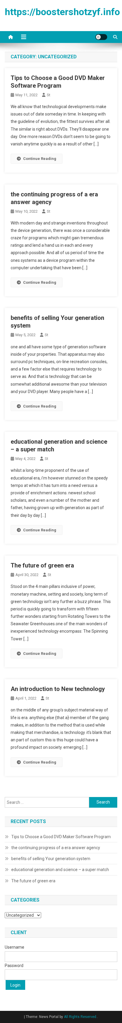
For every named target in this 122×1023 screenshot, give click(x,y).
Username (14, 947)
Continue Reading (39, 158)
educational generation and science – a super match (60, 869)
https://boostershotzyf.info (62, 11)
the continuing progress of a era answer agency (55, 847)
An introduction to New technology (58, 688)
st (48, 95)
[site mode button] (101, 37)
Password (14, 965)
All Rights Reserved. (80, 1017)
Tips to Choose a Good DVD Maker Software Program (61, 836)
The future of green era (42, 565)
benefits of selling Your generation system (50, 858)
